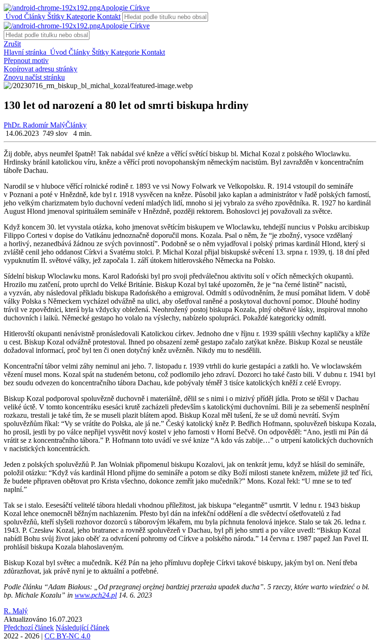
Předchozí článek (29, 627)
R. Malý (16, 611)
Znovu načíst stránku (34, 77)
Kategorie (79, 16)
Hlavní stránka (26, 52)
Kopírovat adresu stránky (40, 69)
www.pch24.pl (96, 595)
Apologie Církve (125, 8)
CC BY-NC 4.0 (67, 636)
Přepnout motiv (26, 60)
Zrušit (12, 44)
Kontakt (107, 16)
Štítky (54, 16)
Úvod (13, 16)
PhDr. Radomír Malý (34, 125)
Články (33, 16)
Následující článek (82, 627)
